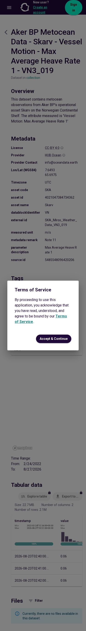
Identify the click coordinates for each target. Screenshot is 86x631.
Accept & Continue (54, 339)
